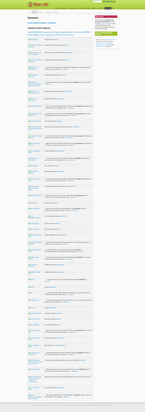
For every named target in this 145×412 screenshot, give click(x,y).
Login (104, 1)
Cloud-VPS (101, 8)
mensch (86, 31)
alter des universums (35, 121)
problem (30, 35)
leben (72, 32)
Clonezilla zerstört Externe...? (34, 144)
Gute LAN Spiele (34, 325)
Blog (81, 405)
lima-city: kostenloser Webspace (37, 23)
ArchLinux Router (34, 223)
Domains (94, 8)
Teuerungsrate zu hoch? (33, 338)
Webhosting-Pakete (73, 8)
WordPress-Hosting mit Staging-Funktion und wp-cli (104, 43)
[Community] (30, 11)
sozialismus (42, 35)
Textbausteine (33, 39)
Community (108, 8)
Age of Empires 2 (34, 229)
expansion (51, 32)
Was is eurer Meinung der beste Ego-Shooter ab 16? (35, 128)
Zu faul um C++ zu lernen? (34, 179)
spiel (48, 34)
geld (59, 32)
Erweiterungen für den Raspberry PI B (35, 114)
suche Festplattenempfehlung (34, 217)
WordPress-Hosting (85, 8)
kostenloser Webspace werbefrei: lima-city (44, 5)
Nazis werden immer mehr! (34, 250)
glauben (63, 32)
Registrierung (111, 1)
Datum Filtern (33, 203)
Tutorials (55, 12)
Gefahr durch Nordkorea (32, 99)
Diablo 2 (32, 279)
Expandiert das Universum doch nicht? (34, 92)
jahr (68, 32)
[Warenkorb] (115, 7)
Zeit (31, 293)
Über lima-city (75, 405)
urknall (66, 35)
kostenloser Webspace (61, 8)
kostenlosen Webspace (110, 39)
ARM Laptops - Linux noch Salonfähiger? (34, 53)
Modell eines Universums (32, 265)
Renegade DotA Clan (35, 313)
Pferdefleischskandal (35, 106)
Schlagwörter (52, 23)
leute (75, 32)
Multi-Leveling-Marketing (33, 172)
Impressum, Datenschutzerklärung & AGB (94, 405)
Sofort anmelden (105, 23)
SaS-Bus (32, 287)
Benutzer (40, 12)
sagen (36, 34)
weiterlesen (55, 39)
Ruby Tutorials (34, 166)
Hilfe (113, 8)
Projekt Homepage (35, 369)
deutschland (37, 32)
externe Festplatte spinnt (34, 151)
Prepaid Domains (100, 46)
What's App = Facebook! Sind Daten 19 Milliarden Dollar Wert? (35, 83)
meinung (80, 32)
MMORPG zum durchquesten (33, 159)
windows (71, 35)
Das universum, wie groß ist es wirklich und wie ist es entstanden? (35, 361)
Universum (33, 307)
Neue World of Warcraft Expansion (35, 60)
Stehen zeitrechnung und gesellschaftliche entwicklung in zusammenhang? (34, 379)
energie (45, 32)
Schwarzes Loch (34, 300)
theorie (52, 35)
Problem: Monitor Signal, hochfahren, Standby (33, 188)
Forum (34, 12)
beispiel (30, 32)
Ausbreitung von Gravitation (33, 75)
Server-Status (110, 405)
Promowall (48, 12)
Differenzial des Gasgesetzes (33, 68)
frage (56, 32)
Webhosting (34, 405)
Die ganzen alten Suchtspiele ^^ (33, 353)
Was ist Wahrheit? (35, 208)
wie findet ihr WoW (35, 319)
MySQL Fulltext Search (36, 195)
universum (59, 34)
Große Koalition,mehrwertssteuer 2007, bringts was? (35, 396)
